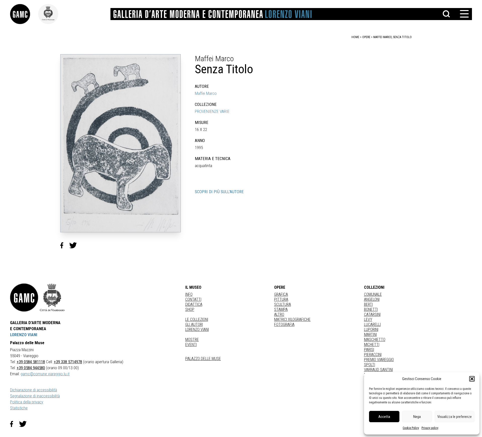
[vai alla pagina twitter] (25, 424)
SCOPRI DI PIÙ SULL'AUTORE (219, 191)
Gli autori (194, 324)
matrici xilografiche (292, 319)
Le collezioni (196, 319)
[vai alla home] (24, 297)
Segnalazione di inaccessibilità (35, 395)
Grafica (281, 294)
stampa (281, 309)
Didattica (193, 304)
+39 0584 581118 (31, 361)
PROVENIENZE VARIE (212, 111)
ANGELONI (372, 299)
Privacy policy (429, 428)
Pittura (281, 299)
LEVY (368, 319)
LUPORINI (371, 329)
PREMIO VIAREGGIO (379, 359)
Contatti (193, 299)
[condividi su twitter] (75, 245)
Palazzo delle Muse (203, 358)
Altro (279, 314)
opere (366, 37)
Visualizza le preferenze (454, 416)
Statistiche (19, 407)
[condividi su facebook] (64, 245)
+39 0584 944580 (31, 367)
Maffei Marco (206, 93)
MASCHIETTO (374, 339)
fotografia (284, 324)
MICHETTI (371, 344)
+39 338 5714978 (68, 361)
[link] (24, 14)
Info (189, 294)
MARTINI (370, 334)
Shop (189, 309)
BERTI (368, 304)
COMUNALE (373, 294)
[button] (471, 378)
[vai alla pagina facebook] (14, 424)
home (355, 37)
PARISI (369, 349)
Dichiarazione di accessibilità (33, 389)
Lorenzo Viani (197, 329)
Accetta (384, 416)
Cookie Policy (411, 428)
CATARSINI (372, 314)
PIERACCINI (373, 354)
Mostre (192, 339)
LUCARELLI (372, 324)
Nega (417, 416)
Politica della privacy (26, 401)
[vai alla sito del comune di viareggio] (52, 297)
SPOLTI (369, 364)
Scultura (282, 304)
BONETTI (371, 309)
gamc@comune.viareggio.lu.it (45, 373)
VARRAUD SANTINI (378, 369)
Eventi (191, 344)
